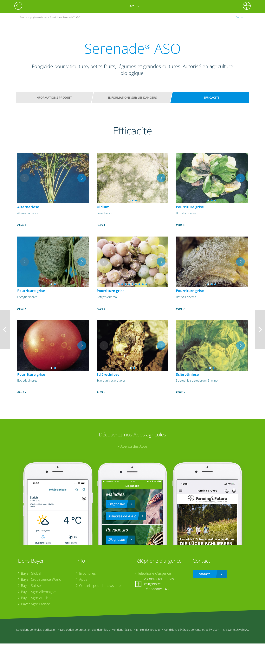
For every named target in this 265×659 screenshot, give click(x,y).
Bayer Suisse (31, 585)
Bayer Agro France (35, 604)
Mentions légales (122, 629)
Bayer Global (31, 573)
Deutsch (240, 17)
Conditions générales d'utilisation (36, 629)
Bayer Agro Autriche (37, 597)
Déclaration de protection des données (84, 629)
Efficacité (211, 97)
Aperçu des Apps (133, 446)
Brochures (87, 573)
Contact (204, 574)
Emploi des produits (148, 629)
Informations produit (54, 97)
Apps (83, 579)
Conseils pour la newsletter (100, 585)
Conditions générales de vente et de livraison (191, 629)
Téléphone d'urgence (154, 573)
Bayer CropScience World (41, 579)
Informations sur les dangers (132, 97)
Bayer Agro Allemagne (38, 591)
